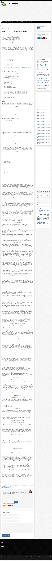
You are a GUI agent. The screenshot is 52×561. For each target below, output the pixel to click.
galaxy (48, 214)
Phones (6, 26)
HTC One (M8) (43, 217)
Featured (42, 214)
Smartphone (39, 223)
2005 (38, 142)
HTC (47, 216)
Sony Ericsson (8, 483)
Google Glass (42, 216)
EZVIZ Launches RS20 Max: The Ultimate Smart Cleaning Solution (43, 62)
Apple (39, 211)
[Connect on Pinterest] (9, 505)
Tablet (38, 224)
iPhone (45, 218)
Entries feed (3, 546)
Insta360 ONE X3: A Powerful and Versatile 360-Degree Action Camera (43, 85)
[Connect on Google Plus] (10, 505)
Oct (49, 97)
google (38, 216)
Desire (38, 214)
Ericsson (5, 487)
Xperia (45, 226)
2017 (38, 106)
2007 (38, 136)
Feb (40, 106)
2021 (38, 103)
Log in (2, 544)
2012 (38, 121)
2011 (38, 124)
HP (45, 216)
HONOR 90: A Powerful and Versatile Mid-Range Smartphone (43, 88)
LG (43, 219)
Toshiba (40, 224)
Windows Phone (40, 226)
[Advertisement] (39, 11)
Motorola (48, 219)
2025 (38, 94)
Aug (46, 97)
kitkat (38, 219)
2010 (38, 127)
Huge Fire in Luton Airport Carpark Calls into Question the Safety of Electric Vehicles (43, 75)
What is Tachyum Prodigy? (42, 78)
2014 (38, 115)
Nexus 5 (40, 221)
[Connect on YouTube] (12, 505)
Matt (3, 28)
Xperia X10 (13, 483)
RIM (40, 222)
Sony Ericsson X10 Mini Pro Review (14, 31)
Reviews (9, 21)
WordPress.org (3, 549)
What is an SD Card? (40, 72)
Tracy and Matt (13, 3)
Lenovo (40, 219)
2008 (38, 133)
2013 (38, 118)
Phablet (46, 221)
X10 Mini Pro (18, 483)
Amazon (40, 210)
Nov (37, 110)
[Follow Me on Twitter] (7, 505)
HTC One (38, 217)
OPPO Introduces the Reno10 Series (43, 80)
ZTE (47, 226)
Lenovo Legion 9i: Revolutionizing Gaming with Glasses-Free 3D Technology (43, 69)
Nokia (43, 221)
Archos (42, 211)
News (6, 21)
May (44, 94)
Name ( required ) (22, 515)
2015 (38, 112)
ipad (43, 218)
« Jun (37, 204)
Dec (39, 110)
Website (20, 520)
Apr (42, 97)
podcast (38, 222)
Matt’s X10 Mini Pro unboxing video (13, 67)
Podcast (17, 21)
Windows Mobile (45, 224)
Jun (45, 94)
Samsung (44, 222)
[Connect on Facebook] (5, 505)
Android (44, 210)
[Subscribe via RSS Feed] (4, 505)
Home (2, 21)
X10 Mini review (24, 67)
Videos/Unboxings (34, 556)
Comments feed (3, 548)
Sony (8, 487)
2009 (38, 130)
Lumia (45, 219)
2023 (38, 97)
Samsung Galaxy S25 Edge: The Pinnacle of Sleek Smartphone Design (42, 65)
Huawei (39, 218)
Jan (39, 106)
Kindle (48, 218)
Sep (48, 109)
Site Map (30, 21)
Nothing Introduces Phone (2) (42, 82)
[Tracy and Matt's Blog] (4, 6)
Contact (26, 21)
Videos (13, 21)
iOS (41, 218)
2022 (38, 100)
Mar (41, 106)
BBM (44, 211)
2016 (38, 109)
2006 (38, 139)
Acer (37, 210)
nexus (38, 221)
